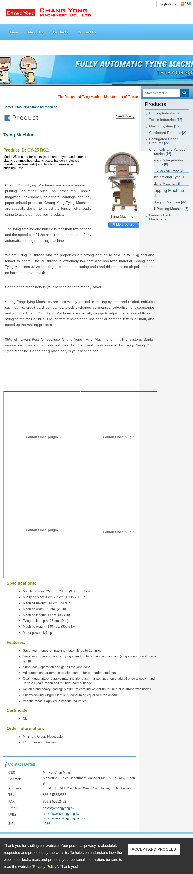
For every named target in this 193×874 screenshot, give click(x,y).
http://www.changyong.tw (61, 814)
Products (60, 32)
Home (13, 32)
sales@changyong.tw (58, 808)
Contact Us (87, 32)
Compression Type (166, 170)
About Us (35, 32)
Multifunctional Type (167, 177)
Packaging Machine (168, 202)
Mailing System (164, 126)
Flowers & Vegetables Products (166, 162)
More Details (125, 224)
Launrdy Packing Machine (162, 217)
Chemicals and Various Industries (167, 151)
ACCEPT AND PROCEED (154, 849)
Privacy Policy (45, 866)
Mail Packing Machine (168, 209)
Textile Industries (165, 120)
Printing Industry (164, 113)
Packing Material (164, 183)
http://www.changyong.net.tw (64, 818)
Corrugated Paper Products (163, 141)
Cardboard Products (168, 133)
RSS (186, 4)
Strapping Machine (166, 192)
